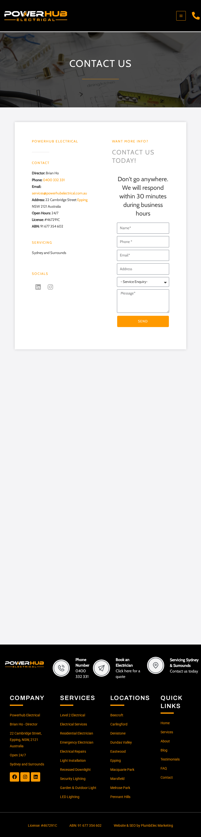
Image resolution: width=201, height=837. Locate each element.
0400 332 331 (54, 180)
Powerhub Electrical (55, 141)
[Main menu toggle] (181, 16)
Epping (82, 200)
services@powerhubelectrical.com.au (59, 193)
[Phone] (196, 16)
